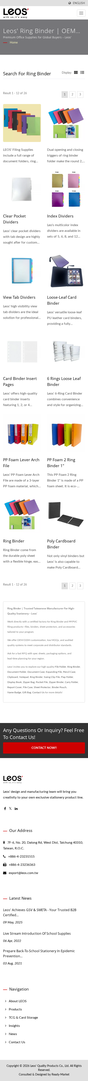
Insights (14, 1025)
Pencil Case (69, 672)
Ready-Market (60, 1074)
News (13, 1034)
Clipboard (12, 677)
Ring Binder (13, 541)
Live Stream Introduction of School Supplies (37, 933)
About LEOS (18, 1001)
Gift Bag (26, 692)
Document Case (36, 672)
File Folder (60, 667)
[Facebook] (5, 808)
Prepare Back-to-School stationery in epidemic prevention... (39, 953)
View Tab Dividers (19, 297)
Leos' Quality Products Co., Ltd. (49, 1066)
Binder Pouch (59, 687)
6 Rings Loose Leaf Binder (64, 381)
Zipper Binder (56, 682)
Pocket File (42, 682)
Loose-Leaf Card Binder (62, 300)
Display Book (14, 682)
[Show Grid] (76, 72)
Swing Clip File (52, 677)
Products (15, 1009)
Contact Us (38, 692)
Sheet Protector (42, 687)
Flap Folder (67, 677)
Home (14, 42)
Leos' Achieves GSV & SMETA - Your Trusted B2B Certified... (39, 912)
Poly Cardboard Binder (61, 544)
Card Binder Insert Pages (20, 381)
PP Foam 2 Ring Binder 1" (61, 462)
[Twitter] (10, 808)
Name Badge (14, 692)
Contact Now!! (44, 747)
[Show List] (82, 72)
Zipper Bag (29, 682)
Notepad (24, 677)
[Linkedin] (16, 808)
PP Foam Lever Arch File (21, 462)
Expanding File (54, 672)
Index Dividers (60, 216)
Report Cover (14, 687)
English (79, 3)
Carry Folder (71, 682)
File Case (28, 687)
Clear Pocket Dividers (14, 219)
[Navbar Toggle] (81, 13)
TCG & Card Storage (23, 1017)
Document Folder (16, 672)
